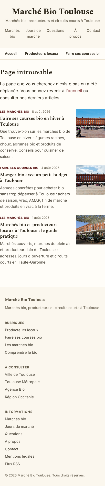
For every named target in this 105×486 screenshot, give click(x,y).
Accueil (11, 53)
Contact (93, 30)
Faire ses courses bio (19, 168)
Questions (55, 30)
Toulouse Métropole (22, 382)
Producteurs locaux (41, 53)
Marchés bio (12, 33)
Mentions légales (19, 456)
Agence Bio (15, 389)
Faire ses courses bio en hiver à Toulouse (32, 121)
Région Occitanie (19, 397)
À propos (75, 33)
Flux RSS (12, 464)
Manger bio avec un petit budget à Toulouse (34, 177)
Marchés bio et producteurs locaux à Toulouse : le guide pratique (28, 230)
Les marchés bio (14, 111)
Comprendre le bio (21, 352)
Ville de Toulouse (20, 374)
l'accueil (74, 90)
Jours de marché (33, 33)
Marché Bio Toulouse (52, 11)
